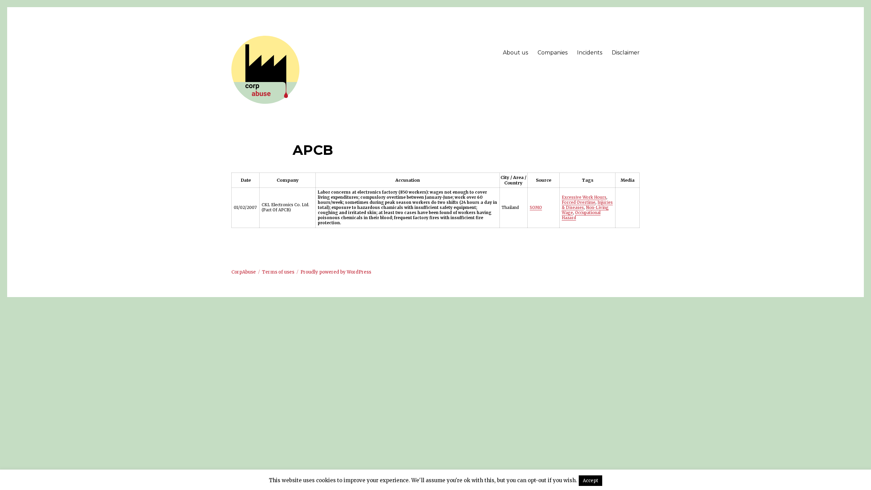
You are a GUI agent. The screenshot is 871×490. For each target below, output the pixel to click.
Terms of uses (278, 272)
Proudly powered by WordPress (335, 272)
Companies (553, 52)
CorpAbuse (243, 272)
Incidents (589, 52)
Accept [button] (590, 481)
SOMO (536, 207)
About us (515, 52)
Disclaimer (626, 52)
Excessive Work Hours (584, 197)
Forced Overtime (578, 202)
